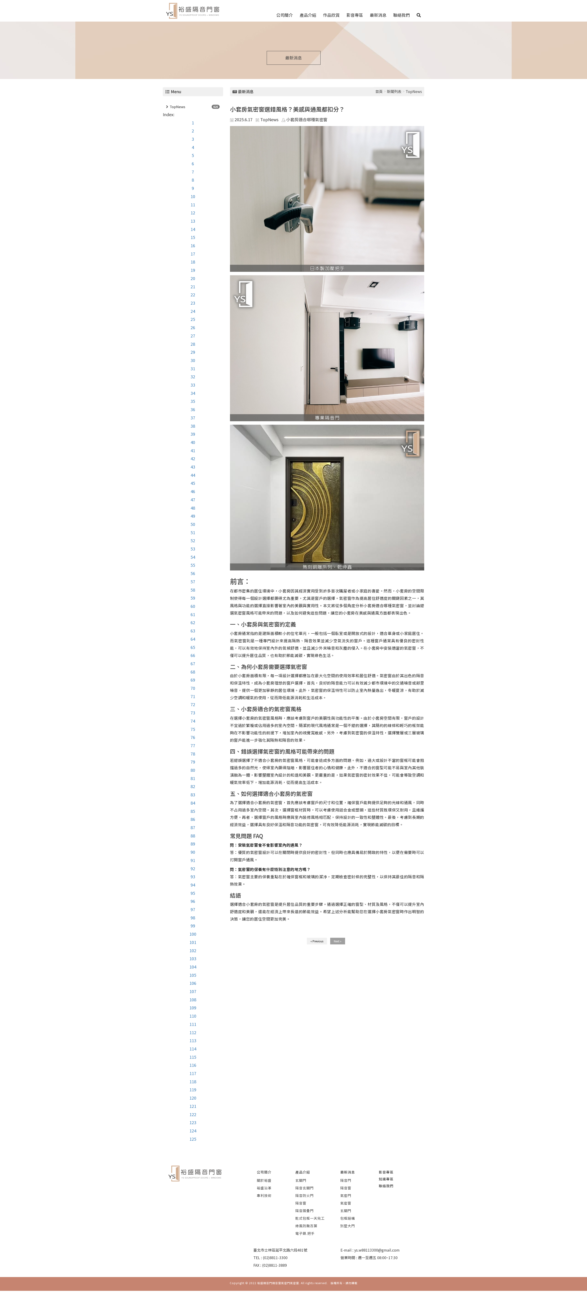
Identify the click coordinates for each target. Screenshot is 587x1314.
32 (193, 376)
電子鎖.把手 (305, 1233)
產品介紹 (308, 15)
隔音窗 (300, 1203)
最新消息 (378, 15)
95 (193, 893)
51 (193, 532)
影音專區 (354, 15)
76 (193, 737)
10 (193, 196)
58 (193, 590)
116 (192, 1065)
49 (193, 516)
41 (193, 450)
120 (192, 1098)
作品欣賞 (331, 15)
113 (192, 1040)
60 (193, 606)
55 (193, 565)
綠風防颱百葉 (306, 1225)
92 (193, 868)
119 (192, 1089)
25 (193, 319)
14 (193, 229)
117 (192, 1073)
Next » (337, 941)
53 (193, 549)
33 (193, 385)
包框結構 (347, 1218)
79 (193, 762)
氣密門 (345, 1195)
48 (193, 508)
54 (193, 557)
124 (192, 1131)
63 (193, 631)
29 (193, 352)
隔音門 (345, 1180)
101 (192, 942)
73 (193, 713)
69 (193, 680)
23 (193, 303)
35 (193, 401)
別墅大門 (347, 1225)
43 (193, 467)
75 (193, 729)
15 (193, 237)
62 (193, 622)
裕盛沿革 (264, 1187)
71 (193, 696)
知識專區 (386, 1178)
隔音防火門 (304, 1195)
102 (192, 950)
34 (193, 393)
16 (193, 245)
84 (193, 803)
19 (193, 270)
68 (193, 672)
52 (193, 540)
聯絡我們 (401, 15)
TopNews (177, 106)
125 (192, 1139)
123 (192, 1122)
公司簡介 (284, 15)
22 (193, 295)
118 (192, 1081)
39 (193, 434)
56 (193, 573)
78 (193, 754)
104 (192, 967)
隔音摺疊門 (304, 1210)
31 (193, 368)
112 (192, 1032)
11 (193, 205)
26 (193, 327)
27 (193, 336)
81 (193, 778)
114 (192, 1049)
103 (192, 958)
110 (192, 1016)
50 (193, 524)
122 (192, 1114)
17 (193, 254)
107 (192, 991)
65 (193, 647)
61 (193, 614)
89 (193, 844)
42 (193, 458)
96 (193, 901)
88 (193, 836)
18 (193, 262)
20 (193, 278)
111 (192, 1024)
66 (193, 655)
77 (193, 745)
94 (193, 885)
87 (193, 827)
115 (192, 1057)
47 (193, 500)
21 (193, 286)
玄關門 (300, 1180)
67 (193, 663)
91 (193, 860)
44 (193, 475)
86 (193, 819)
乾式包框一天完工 (310, 1218)
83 (193, 794)
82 (193, 786)
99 (193, 926)
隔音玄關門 (304, 1187)
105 (192, 975)
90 (193, 852)
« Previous (316, 941)
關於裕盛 (264, 1180)
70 (193, 688)
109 (192, 1008)
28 (193, 344)
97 (193, 909)
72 (193, 704)
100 (192, 934)
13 (193, 221)
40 (193, 442)
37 (193, 418)
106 (192, 983)
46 (193, 491)
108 (192, 999)
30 (193, 360)
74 (193, 721)
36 (193, 409)
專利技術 (264, 1195)
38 (193, 426)
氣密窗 (345, 1203)
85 (193, 811)
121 (192, 1106)
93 (193, 876)
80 (193, 770)
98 (193, 918)
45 (193, 483)
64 (193, 639)
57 (193, 581)
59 (193, 598)
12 (193, 213)
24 (193, 311)
